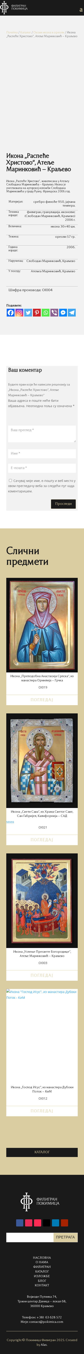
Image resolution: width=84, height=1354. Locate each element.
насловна (42, 1257)
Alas (44, 1344)
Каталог (25, 32)
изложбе (42, 1276)
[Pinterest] (37, 313)
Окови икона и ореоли (48, 32)
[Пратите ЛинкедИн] (55, 1222)
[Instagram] (19, 313)
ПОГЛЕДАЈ (42, 700)
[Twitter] (28, 313)
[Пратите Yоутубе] (64, 1222)
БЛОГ (42, 1281)
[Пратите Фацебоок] (19, 1222)
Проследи (63, 504)
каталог (42, 1152)
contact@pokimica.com (46, 1322)
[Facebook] (11, 313)
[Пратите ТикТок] (37, 1222)
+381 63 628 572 (49, 1317)
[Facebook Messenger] (63, 313)
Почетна (12, 32)
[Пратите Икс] (46, 1222)
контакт (42, 1285)
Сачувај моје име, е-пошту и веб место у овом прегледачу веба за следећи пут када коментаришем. (41, 486)
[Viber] (54, 313)
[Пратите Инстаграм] (28, 1222)
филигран (42, 1267)
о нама (42, 1262)
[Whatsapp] (46, 313)
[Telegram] (72, 313)
